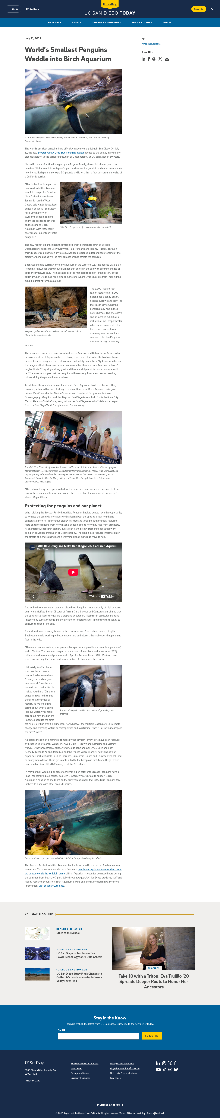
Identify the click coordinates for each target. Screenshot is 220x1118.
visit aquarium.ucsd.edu (51, 885)
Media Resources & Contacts (84, 1063)
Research (55, 22)
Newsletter (76, 1068)
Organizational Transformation (124, 1068)
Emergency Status (80, 1073)
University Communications (123, 1073)
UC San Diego (32, 9)
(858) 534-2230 (32, 1080)
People (76, 22)
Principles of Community (122, 1063)
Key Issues (115, 1077)
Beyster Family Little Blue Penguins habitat (61, 152)
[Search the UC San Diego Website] (212, 9)
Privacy (150, 1113)
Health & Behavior (69, 929)
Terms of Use (125, 1113)
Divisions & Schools (109, 1104)
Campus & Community (106, 22)
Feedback (159, 1113)
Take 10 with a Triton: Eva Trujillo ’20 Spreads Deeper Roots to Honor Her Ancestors (154, 981)
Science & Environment (72, 949)
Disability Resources (80, 1077)
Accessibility (139, 1113)
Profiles (154, 968)
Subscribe (198, 9)
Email (62, 1030)
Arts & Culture (142, 22)
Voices (167, 22)
